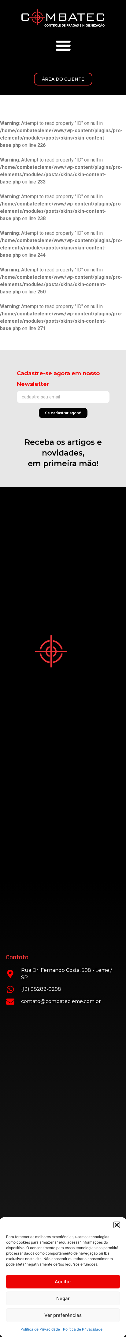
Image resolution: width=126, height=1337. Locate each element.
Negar (63, 1298)
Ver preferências (63, 1315)
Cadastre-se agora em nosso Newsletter (58, 378)
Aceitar (63, 1281)
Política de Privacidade (40, 1329)
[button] (117, 1225)
